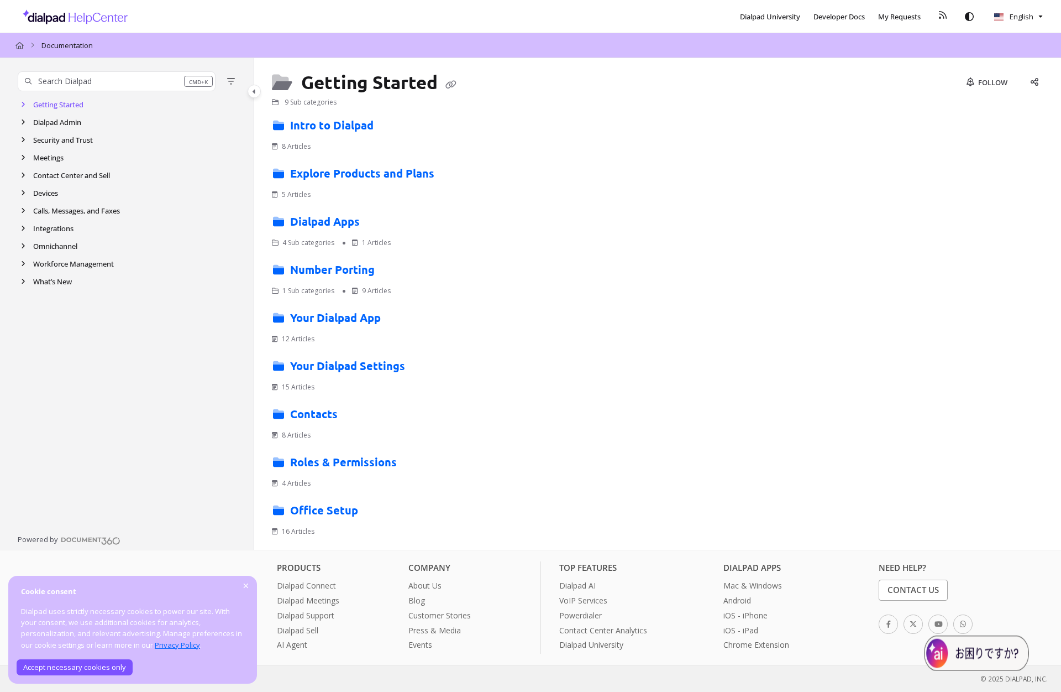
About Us (425, 585)
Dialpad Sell (297, 630)
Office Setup (324, 510)
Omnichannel (55, 246)
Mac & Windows (752, 585)
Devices (45, 193)
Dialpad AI (577, 585)
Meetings (48, 158)
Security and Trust (63, 140)
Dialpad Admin (57, 122)
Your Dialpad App (335, 317)
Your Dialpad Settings (347, 365)
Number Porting (332, 269)
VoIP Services (583, 600)
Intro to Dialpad (331, 125)
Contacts (313, 414)
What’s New (52, 282)
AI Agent (292, 644)
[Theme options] (969, 16)
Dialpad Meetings (308, 600)
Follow (991, 82)
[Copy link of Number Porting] (395, 272)
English (1020, 17)
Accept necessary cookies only (74, 667)
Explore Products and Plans (362, 173)
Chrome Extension (756, 644)
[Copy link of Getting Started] (451, 84)
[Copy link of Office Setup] (378, 513)
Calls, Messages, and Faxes (76, 211)
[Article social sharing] (1034, 82)
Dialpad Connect (306, 585)
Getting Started (58, 105)
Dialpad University (591, 644)
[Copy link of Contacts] (358, 416)
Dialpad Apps (325, 221)
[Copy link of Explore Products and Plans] (455, 176)
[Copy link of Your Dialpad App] (401, 320)
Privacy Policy (177, 645)
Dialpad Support (305, 615)
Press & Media (434, 630)
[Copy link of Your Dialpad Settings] (425, 368)
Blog (416, 600)
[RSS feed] (943, 16)
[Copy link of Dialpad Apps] (380, 224)
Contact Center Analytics (603, 630)
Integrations (53, 228)
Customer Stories (439, 615)
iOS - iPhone (745, 615)
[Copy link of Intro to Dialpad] (394, 128)
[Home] (72, 16)
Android (737, 600)
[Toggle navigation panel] (254, 91)
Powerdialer (580, 615)
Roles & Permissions (343, 462)
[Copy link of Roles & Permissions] (417, 465)
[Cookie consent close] (246, 585)
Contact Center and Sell (71, 175)
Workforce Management (73, 264)
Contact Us (913, 589)
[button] (117, 81)
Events (420, 644)
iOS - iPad (740, 630)
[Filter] (231, 81)
